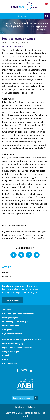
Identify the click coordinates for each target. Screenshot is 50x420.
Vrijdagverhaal (8, 329)
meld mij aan (12, 300)
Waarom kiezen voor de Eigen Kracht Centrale (21, 339)
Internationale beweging (12, 343)
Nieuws (5, 272)
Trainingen (6, 309)
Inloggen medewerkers (23, 398)
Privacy (31, 407)
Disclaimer (20, 407)
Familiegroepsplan (10, 317)
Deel (13, 255)
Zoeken (47, 16)
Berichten (13, 43)
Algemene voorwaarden (12, 333)
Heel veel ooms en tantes (12, 46)
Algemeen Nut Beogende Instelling (25, 384)
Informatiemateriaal (10, 325)
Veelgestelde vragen (10, 351)
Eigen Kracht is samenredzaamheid (17, 347)
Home (4, 43)
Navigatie (22, 16)
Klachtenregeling (9, 363)
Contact (5, 359)
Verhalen (6, 277)
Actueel (5, 355)
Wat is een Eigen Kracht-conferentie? (18, 313)
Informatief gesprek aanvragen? (15, 321)
